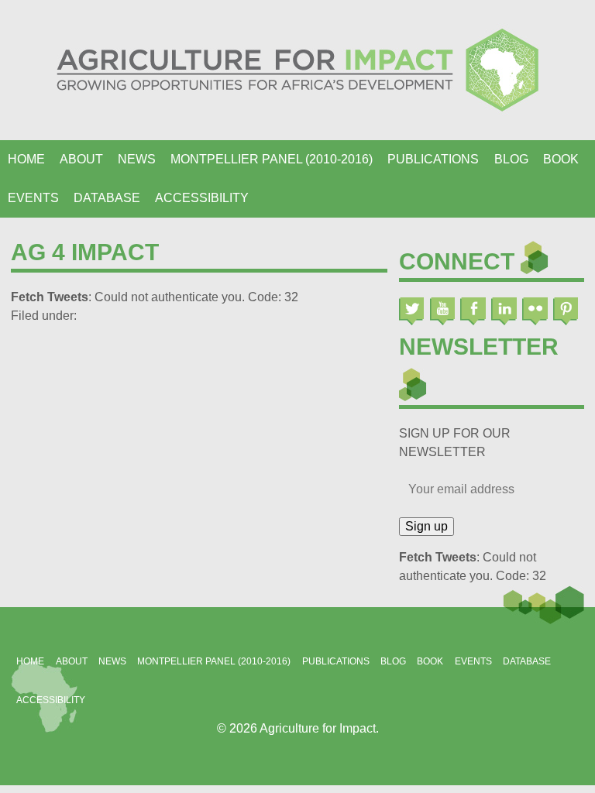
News (137, 159)
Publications (433, 159)
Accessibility (202, 197)
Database (107, 197)
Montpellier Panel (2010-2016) (271, 159)
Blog (511, 159)
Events (33, 197)
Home (26, 159)
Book (561, 159)
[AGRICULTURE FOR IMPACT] (297, 70)
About (81, 159)
